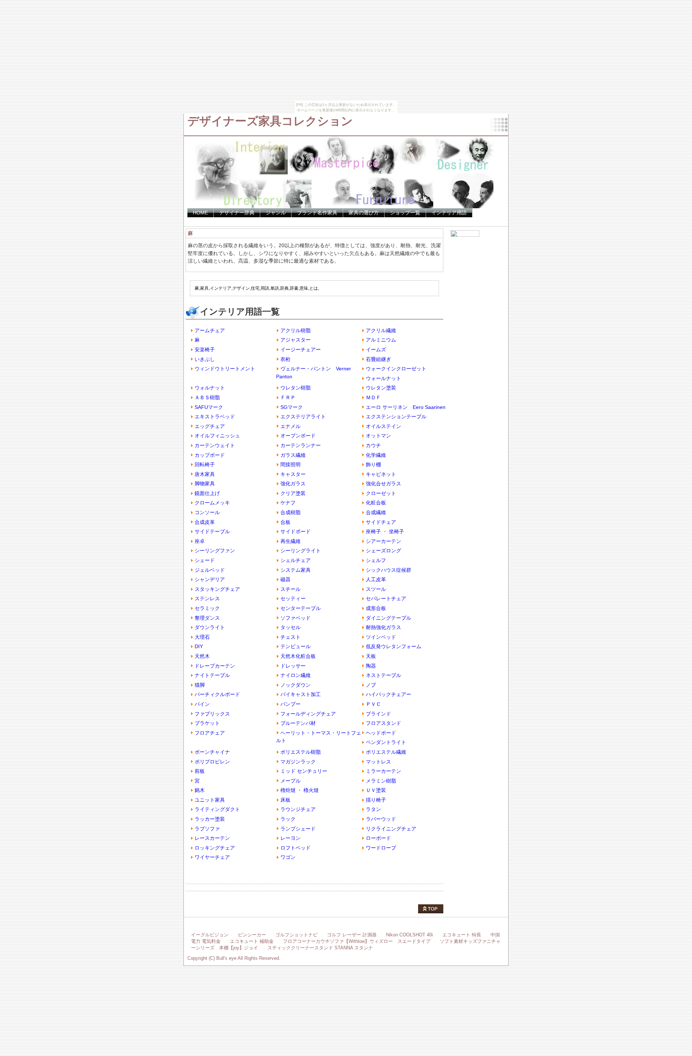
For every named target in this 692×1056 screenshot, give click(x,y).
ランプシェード (298, 829)
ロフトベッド (295, 848)
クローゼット (381, 493)
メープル (290, 781)
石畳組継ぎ (378, 359)
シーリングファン (215, 550)
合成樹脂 (290, 512)
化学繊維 (376, 455)
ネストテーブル (383, 675)
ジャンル (276, 212)
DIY (199, 646)
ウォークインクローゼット (396, 368)
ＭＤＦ (373, 397)
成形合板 (376, 608)
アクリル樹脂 (295, 330)
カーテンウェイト (215, 445)
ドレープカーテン (215, 666)
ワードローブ (381, 848)
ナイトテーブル (212, 675)
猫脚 (200, 685)
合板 (285, 522)
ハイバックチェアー (388, 694)
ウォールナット (383, 378)
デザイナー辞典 (236, 212)
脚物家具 (205, 483)
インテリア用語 (449, 212)
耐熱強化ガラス (383, 627)
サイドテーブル (212, 531)
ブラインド (378, 714)
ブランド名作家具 (317, 212)
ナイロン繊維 (295, 675)
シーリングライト (300, 550)
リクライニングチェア (391, 829)
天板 (371, 656)
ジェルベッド (210, 570)
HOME (200, 212)
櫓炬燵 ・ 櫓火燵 (299, 790)
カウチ (373, 445)
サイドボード (295, 531)
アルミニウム (381, 340)
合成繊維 (376, 512)
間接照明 (290, 464)
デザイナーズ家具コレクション (270, 121)
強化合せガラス (383, 483)
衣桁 (285, 359)
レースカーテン (212, 838)
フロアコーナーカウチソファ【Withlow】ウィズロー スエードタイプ (356, 941)
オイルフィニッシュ (217, 435)
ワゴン (288, 857)
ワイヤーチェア (212, 857)
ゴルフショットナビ (296, 934)
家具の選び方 (364, 212)
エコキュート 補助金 (252, 941)
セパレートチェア (386, 598)
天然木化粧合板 (298, 656)
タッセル (290, 627)
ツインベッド (381, 637)
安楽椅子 (205, 349)
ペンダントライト (386, 742)
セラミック (207, 608)
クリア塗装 (293, 493)
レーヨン (290, 838)
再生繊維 (290, 541)
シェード (205, 560)
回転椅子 (205, 464)
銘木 (200, 790)
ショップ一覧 (405, 212)
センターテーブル (300, 608)
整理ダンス (207, 618)
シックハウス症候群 (388, 570)
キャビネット (381, 474)
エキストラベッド (215, 416)
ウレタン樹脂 (295, 388)
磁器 (285, 579)
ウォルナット (210, 388)
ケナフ (288, 502)
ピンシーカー (252, 934)
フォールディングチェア (308, 714)
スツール (376, 589)
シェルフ (376, 560)
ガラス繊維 (293, 455)
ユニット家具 (210, 800)
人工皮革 (376, 579)
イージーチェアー (300, 349)
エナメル (290, 426)
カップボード (210, 455)
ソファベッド (295, 618)
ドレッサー (293, 666)
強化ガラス (293, 483)
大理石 (202, 637)
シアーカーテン (383, 541)
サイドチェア (381, 522)
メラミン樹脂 (381, 781)
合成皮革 (205, 522)
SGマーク (291, 407)
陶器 (371, 666)
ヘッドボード (381, 733)
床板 (285, 800)
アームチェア (210, 330)
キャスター (293, 474)
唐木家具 (205, 474)
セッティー (293, 598)
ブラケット (207, 723)
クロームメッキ (212, 502)
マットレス (378, 762)
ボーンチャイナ (212, 752)
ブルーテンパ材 (298, 723)
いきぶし (205, 359)
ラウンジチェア (298, 809)
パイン (202, 704)
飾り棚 (373, 464)
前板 (200, 771)
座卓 (200, 541)
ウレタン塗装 (381, 388)
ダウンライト (210, 627)
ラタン (373, 809)
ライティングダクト (217, 809)
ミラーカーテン (383, 771)
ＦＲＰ (288, 397)
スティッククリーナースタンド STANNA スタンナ (320, 947)
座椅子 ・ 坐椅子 (385, 531)
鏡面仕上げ (207, 493)
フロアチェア (210, 733)
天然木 (202, 656)
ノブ (371, 685)
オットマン (378, 435)
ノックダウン (295, 685)
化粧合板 (376, 502)
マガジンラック (298, 762)
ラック (288, 819)
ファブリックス (212, 714)
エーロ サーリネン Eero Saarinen (405, 407)
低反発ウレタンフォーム (393, 646)
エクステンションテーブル (396, 416)
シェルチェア (295, 560)
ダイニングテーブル (388, 618)
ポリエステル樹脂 (300, 752)
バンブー (290, 704)
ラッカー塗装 (210, 819)
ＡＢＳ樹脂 (207, 397)
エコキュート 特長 (461, 934)
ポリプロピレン (212, 762)
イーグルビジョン (210, 934)
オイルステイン (383, 426)
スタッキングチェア (217, 589)
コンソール (207, 512)
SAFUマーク (209, 407)
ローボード (378, 838)
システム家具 (295, 570)
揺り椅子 (376, 800)
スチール (290, 589)
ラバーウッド (381, 819)
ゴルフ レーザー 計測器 (352, 934)
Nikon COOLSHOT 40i (409, 934)
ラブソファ (207, 829)
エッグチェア (210, 426)
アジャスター (295, 340)
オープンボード (298, 435)
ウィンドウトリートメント (225, 368)
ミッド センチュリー (303, 771)
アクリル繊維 (381, 330)
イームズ (376, 349)
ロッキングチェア (215, 848)
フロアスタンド (383, 723)
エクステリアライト (303, 416)
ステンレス (207, 598)
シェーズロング (383, 550)
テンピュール (295, 646)
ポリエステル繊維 (386, 752)
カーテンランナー (300, 445)
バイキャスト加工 (300, 694)
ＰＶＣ (373, 704)
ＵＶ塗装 (376, 790)
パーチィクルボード (217, 694)
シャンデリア (210, 579)
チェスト (290, 637)
